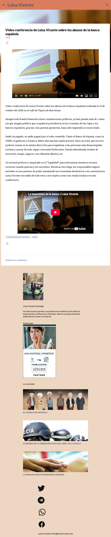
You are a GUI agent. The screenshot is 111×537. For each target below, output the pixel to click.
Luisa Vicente (21, 4)
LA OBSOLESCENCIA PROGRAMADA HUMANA (43, 475)
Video (34, 237)
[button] (7, 43)
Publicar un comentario (16, 260)
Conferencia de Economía (17, 237)
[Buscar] (37, 5)
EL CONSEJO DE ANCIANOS (35, 412)
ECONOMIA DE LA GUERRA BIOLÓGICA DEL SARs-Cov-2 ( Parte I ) (52, 443)
